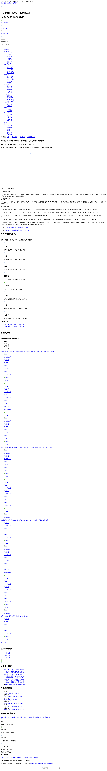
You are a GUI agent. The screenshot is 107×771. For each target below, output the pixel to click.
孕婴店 (16, 447)
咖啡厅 (19, 520)
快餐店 (23, 520)
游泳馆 (17, 616)
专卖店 (32, 351)
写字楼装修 (10, 71)
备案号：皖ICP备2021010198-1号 (39, 763)
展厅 (14, 616)
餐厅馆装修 (10, 76)
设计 (4, 717)
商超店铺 (6, 84)
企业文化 (9, 54)
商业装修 (9, 134)
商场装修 (9, 86)
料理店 (34, 520)
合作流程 (9, 59)
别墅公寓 (6, 102)
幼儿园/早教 (9, 616)
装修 (2, 717)
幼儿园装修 (10, 97)
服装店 (6, 447)
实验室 (2, 351)
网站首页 (6, 49)
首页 (8, 137)
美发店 (20, 447)
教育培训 (6, 94)
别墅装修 (9, 104)
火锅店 (12, 520)
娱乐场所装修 (31, 137)
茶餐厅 (8, 520)
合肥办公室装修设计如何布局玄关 (13, 677)
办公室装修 (10, 66)
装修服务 (9, 132)
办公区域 (11, 351)
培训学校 (3, 616)
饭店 (15, 520)
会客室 (20, 351)
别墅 (7, 642)
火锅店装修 (10, 78)
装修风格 (6, 700)
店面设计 (11, 693)
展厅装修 (12, 696)
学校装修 (9, 96)
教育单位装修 (10, 101)
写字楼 (6, 351)
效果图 (6, 122)
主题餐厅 (42, 520)
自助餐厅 (3, 520)
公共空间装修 (20, 709)
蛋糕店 (2, 447)
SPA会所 (27, 351)
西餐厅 (38, 520)
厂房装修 (19, 706)
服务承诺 (9, 3)
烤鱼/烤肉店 (28, 520)
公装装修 (6, 706)
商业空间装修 (10, 73)
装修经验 (9, 129)
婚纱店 (45, 447)
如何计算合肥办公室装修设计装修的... (14, 679)
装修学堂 (6, 124)
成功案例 (6, 112)
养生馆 (36, 351)
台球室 (26, 616)
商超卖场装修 (7, 709)
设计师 (9, 109)
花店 (10, 447)
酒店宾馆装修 (10, 79)
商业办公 (6, 64)
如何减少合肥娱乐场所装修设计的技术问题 (17, 230)
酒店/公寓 (3, 642)
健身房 (21, 616)
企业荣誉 (9, 61)
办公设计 (6, 693)
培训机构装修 (10, 99)
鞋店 (13, 447)
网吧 (39, 351)
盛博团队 (6, 107)
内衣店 (28, 447)
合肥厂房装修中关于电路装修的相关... (15, 684)
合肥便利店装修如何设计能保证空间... (14, 682)
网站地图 (3, 3)
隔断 (53, 351)
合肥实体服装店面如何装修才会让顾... (14, 676)
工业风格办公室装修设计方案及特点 (14, 671)
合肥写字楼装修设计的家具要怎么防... (14, 681)
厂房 (23, 351)
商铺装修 (9, 89)
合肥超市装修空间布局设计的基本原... (14, 326)
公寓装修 (9, 106)
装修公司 (16, 700)
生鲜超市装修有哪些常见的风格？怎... (14, 324)
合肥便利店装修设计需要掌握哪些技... (14, 669)
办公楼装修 (10, 68)
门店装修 (9, 91)
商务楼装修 (10, 69)
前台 (42, 351)
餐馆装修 (6, 703)
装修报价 (11, 700)
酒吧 (46, 520)
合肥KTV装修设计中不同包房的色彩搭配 (17, 227)
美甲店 (50, 351)
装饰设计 (16, 693)
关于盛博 (6, 51)
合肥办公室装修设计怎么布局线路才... (14, 674)
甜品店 (37, 447)
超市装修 (9, 87)
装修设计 (9, 125)
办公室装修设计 (29, 717)
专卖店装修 (19, 696)
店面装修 (9, 92)
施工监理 (9, 111)
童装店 (53, 447)
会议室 (46, 351)
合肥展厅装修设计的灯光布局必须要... (14, 672)
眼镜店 (41, 447)
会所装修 (9, 81)
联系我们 (14, 3)
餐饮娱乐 (6, 74)
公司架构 (9, 56)
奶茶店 (49, 447)
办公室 (8, 717)
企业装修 (9, 127)
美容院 (9, 83)
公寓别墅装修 (13, 706)
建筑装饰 (14, 709)
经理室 (16, 351)
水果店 (32, 447)
